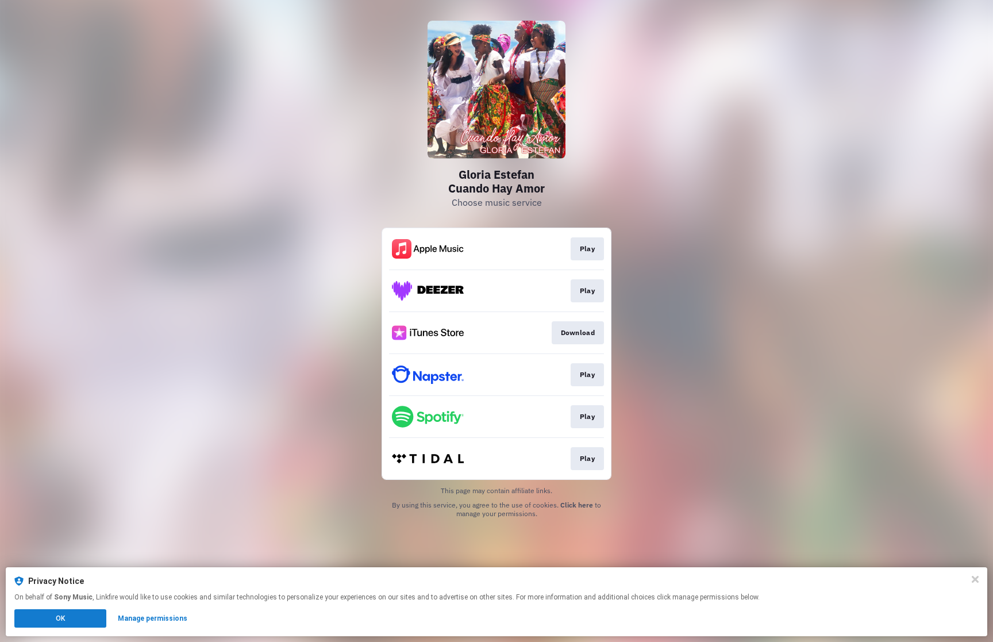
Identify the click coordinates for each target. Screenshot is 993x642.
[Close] (975, 579)
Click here (576, 505)
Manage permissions (152, 618)
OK (60, 618)
